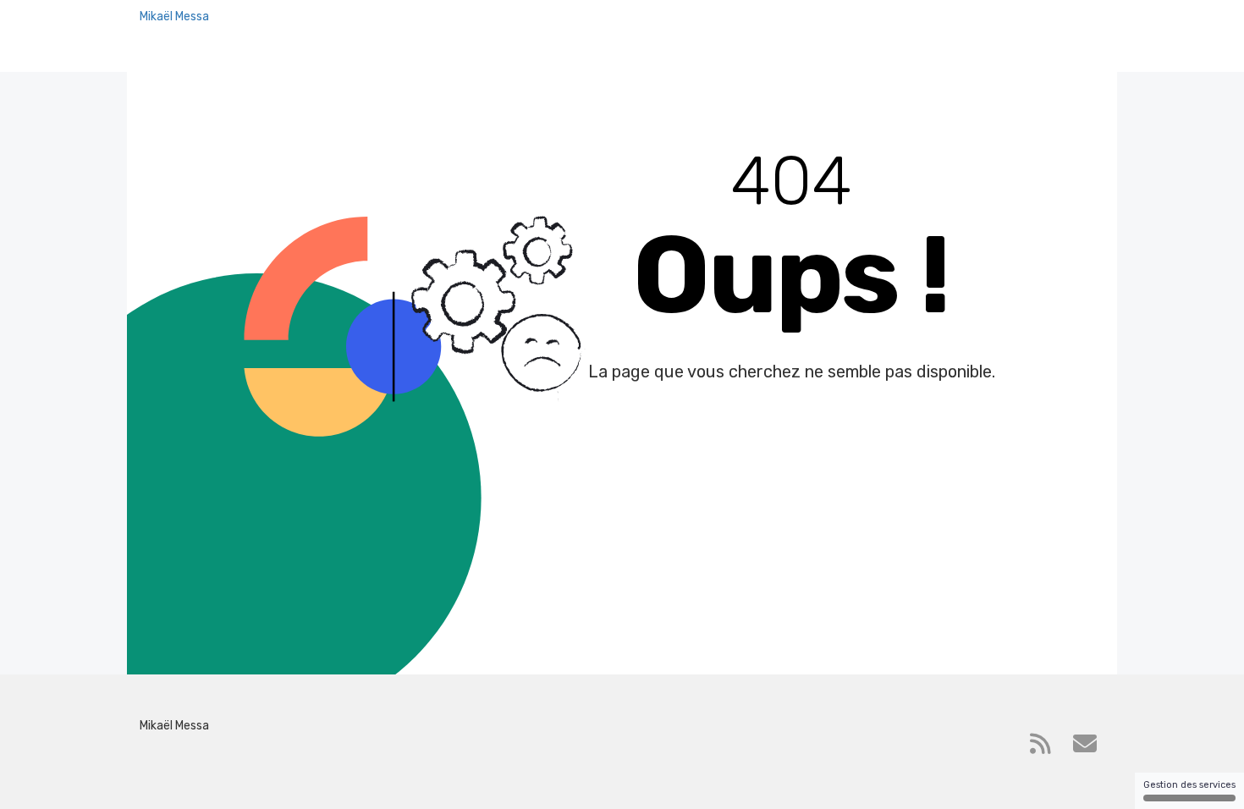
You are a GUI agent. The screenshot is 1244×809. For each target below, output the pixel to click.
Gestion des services (1189, 784)
